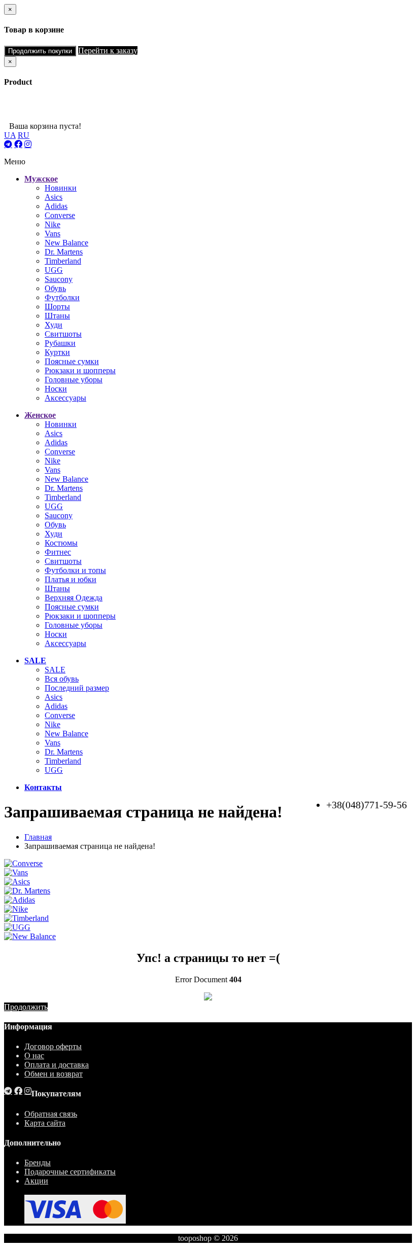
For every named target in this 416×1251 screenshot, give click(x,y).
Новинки (61, 188)
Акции (36, 1180)
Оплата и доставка (56, 1064)
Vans (52, 233)
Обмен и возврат (53, 1073)
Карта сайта (44, 1123)
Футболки (62, 297)
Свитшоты (63, 334)
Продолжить (26, 1007)
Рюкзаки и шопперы (80, 370)
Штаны (57, 315)
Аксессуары (65, 398)
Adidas (56, 206)
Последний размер (77, 688)
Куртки (57, 352)
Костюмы (61, 543)
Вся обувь (62, 678)
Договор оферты (53, 1046)
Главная (38, 837)
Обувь (55, 288)
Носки (56, 388)
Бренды (37, 1162)
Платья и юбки (70, 579)
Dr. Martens (64, 251)
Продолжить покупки (40, 51)
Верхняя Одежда (73, 597)
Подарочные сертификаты (70, 1171)
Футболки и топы (75, 570)
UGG (54, 270)
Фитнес (58, 552)
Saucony (59, 279)
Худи (53, 324)
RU (23, 135)
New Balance (66, 242)
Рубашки (60, 343)
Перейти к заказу (107, 50)
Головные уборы (73, 379)
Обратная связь (50, 1114)
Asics (53, 197)
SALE (55, 669)
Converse (60, 215)
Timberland (63, 261)
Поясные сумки (72, 361)
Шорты (57, 306)
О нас (34, 1055)
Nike (52, 224)
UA (10, 135)
